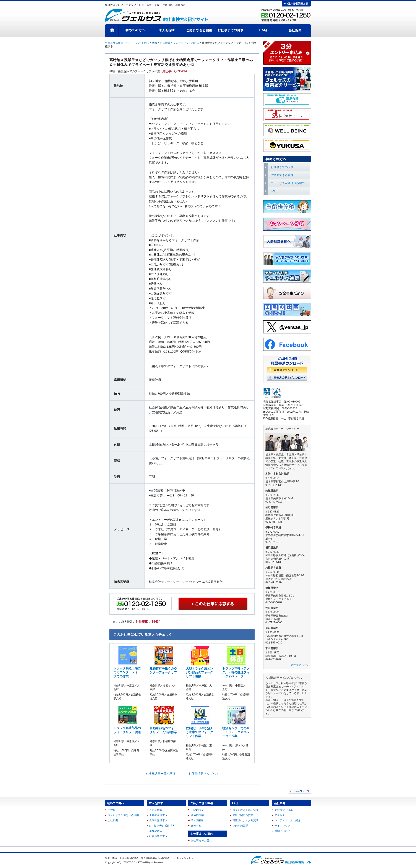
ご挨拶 (111, 809)
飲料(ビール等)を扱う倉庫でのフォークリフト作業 (199, 732)
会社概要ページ (300, 664)
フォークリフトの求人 (186, 42)
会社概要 (113, 820)
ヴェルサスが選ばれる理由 (288, 183)
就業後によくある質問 (245, 820)
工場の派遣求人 (158, 815)
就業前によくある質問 (245, 809)
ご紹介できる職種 (199, 30)
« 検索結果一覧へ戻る (161, 773)
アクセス (280, 815)
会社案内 (295, 30)
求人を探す (167, 30)
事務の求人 (155, 830)
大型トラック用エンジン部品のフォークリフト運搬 (199, 672)
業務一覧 (196, 825)
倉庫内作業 (197, 815)
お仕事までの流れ (231, 30)
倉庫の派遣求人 (158, 820)
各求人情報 (155, 809)
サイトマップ (282, 825)
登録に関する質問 (242, 815)
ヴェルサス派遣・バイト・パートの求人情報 (131, 42)
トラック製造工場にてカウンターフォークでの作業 (127, 672)
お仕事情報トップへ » (203, 773)
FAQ (263, 30)
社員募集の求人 (158, 836)
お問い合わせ (282, 830)
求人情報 (165, 42)
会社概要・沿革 (284, 809)
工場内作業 (197, 809)
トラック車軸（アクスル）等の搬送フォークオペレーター (236, 672)
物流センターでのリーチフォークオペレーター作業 (236, 732)
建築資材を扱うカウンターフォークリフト (163, 672)
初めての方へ (135, 30)
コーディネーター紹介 (288, 820)
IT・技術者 (197, 820)
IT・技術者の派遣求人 (162, 825)
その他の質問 (240, 825)
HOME (112, 30)
